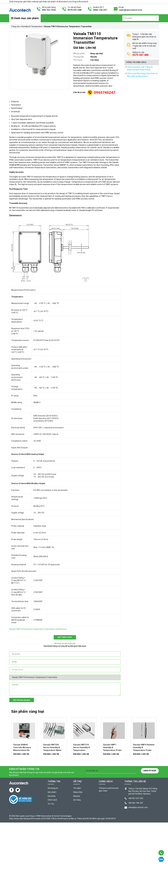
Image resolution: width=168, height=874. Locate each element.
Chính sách (52, 800)
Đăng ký (76, 796)
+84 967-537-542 (135, 798)
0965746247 (104, 92)
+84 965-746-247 (135, 803)
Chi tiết (24, 755)
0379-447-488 (74, 10)
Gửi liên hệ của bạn (21, 700)
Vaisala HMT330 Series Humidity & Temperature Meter (52, 747)
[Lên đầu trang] (161, 846)
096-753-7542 (49, 10)
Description (16, 105)
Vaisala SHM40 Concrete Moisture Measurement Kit (22, 747)
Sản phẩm (52, 792)
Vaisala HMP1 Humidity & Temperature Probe (112, 747)
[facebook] (11, 790)
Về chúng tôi (53, 788)
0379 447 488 (140, 55)
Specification (16, 108)
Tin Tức (51, 804)
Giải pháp (52, 796)
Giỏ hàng (77, 800)
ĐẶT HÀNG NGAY (65, 637)
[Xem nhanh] (24, 730)
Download (15, 111)
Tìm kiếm (77, 788)
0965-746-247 (100, 10)
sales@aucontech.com (130, 10)
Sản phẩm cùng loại (27, 711)
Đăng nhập (77, 792)
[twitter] (17, 790)
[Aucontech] (20, 9)
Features (15, 101)
